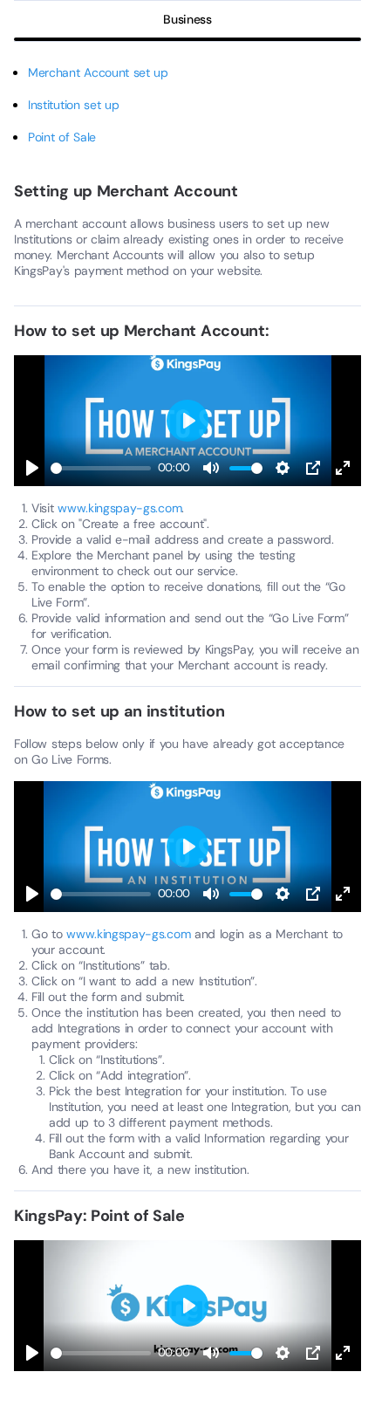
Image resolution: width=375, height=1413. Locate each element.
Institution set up (73, 105)
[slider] (101, 468)
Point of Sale (62, 137)
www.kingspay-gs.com (119, 508)
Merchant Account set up (98, 72)
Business (187, 19)
